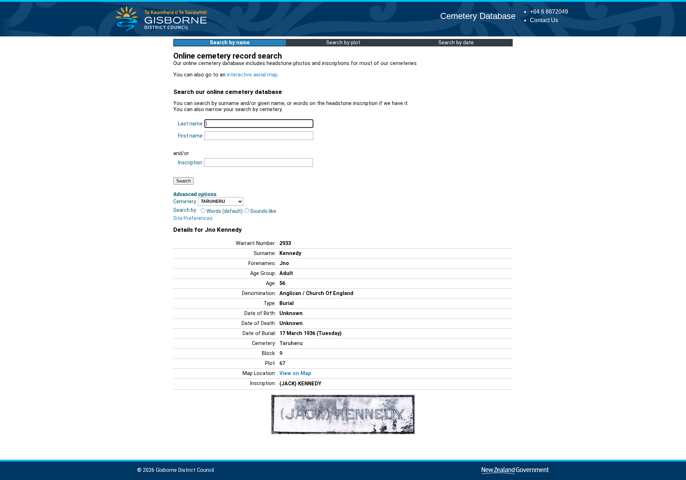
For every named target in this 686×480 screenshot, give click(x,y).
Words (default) (225, 211)
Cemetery (184, 201)
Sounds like (263, 211)
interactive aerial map (252, 75)
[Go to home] (163, 32)
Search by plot (343, 43)
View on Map (295, 373)
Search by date (456, 43)
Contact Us (544, 20)
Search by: (185, 210)
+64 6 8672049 (549, 12)
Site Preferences (193, 218)
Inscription (190, 162)
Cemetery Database (478, 16)
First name (190, 136)
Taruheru (291, 343)
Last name (190, 123)
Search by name (230, 43)
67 (282, 363)
